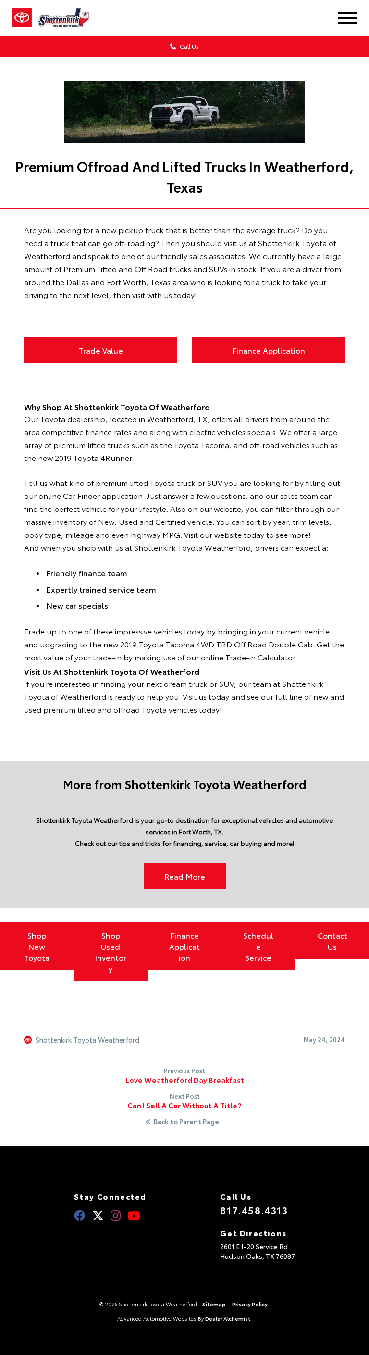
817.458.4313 (254, 1210)
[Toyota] (22, 18)
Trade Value (101, 350)
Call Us (188, 46)
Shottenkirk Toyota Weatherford (87, 1040)
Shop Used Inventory (110, 952)
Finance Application (268, 350)
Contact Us (332, 941)
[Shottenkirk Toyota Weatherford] (70, 17)
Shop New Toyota (36, 946)
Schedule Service (258, 946)
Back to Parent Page (186, 1122)
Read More (184, 876)
